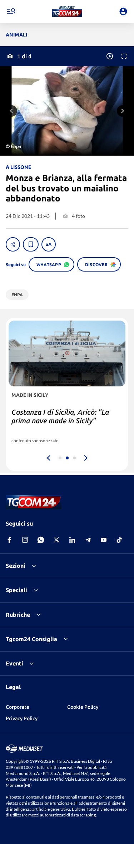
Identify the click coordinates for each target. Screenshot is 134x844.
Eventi (14, 663)
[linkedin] (72, 539)
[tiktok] (119, 539)
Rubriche (18, 614)
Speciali (16, 590)
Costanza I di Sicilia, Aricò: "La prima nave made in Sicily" (60, 416)
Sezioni (15, 565)
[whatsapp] (40, 539)
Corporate (17, 707)
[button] (67, 11)
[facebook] (9, 539)
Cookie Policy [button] (82, 707)
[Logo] (67, 11)
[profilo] (123, 11)
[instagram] (25, 539)
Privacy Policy (22, 718)
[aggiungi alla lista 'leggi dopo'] (31, 244)
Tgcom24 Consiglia (31, 639)
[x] (56, 539)
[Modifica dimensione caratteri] (48, 244)
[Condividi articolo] (13, 244)
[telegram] (87, 539)
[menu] (11, 11)
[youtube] (103, 539)
